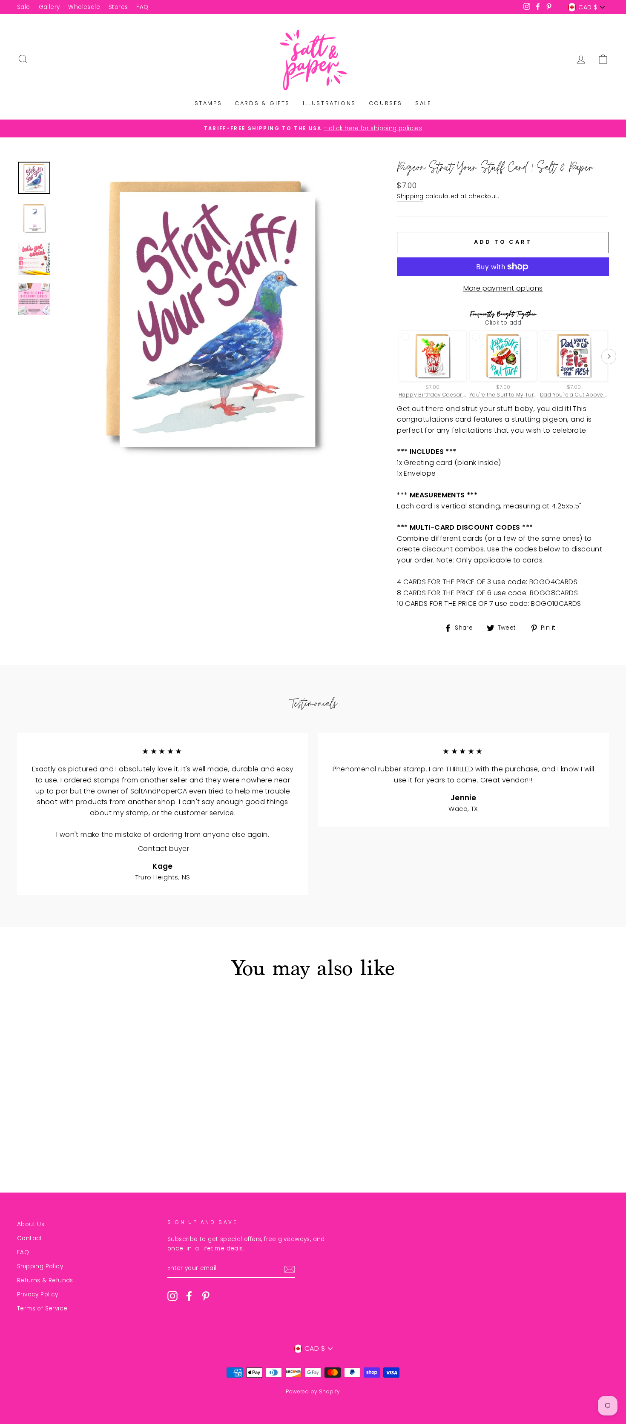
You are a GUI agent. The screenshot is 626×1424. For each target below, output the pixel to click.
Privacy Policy (37, 1294)
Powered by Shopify (313, 1391)
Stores (118, 7)
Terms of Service (42, 1308)
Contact (30, 1238)
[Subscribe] (289, 1268)
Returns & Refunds (45, 1280)
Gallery (49, 7)
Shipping (410, 196)
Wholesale (84, 7)
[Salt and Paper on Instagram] (172, 1296)
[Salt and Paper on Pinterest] (206, 1296)
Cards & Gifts (262, 103)
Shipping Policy (40, 1266)
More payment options (503, 288)
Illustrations (329, 103)
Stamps (208, 103)
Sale (23, 7)
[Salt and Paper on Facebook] (189, 1296)
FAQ (142, 7)
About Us (30, 1224)
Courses (385, 103)
